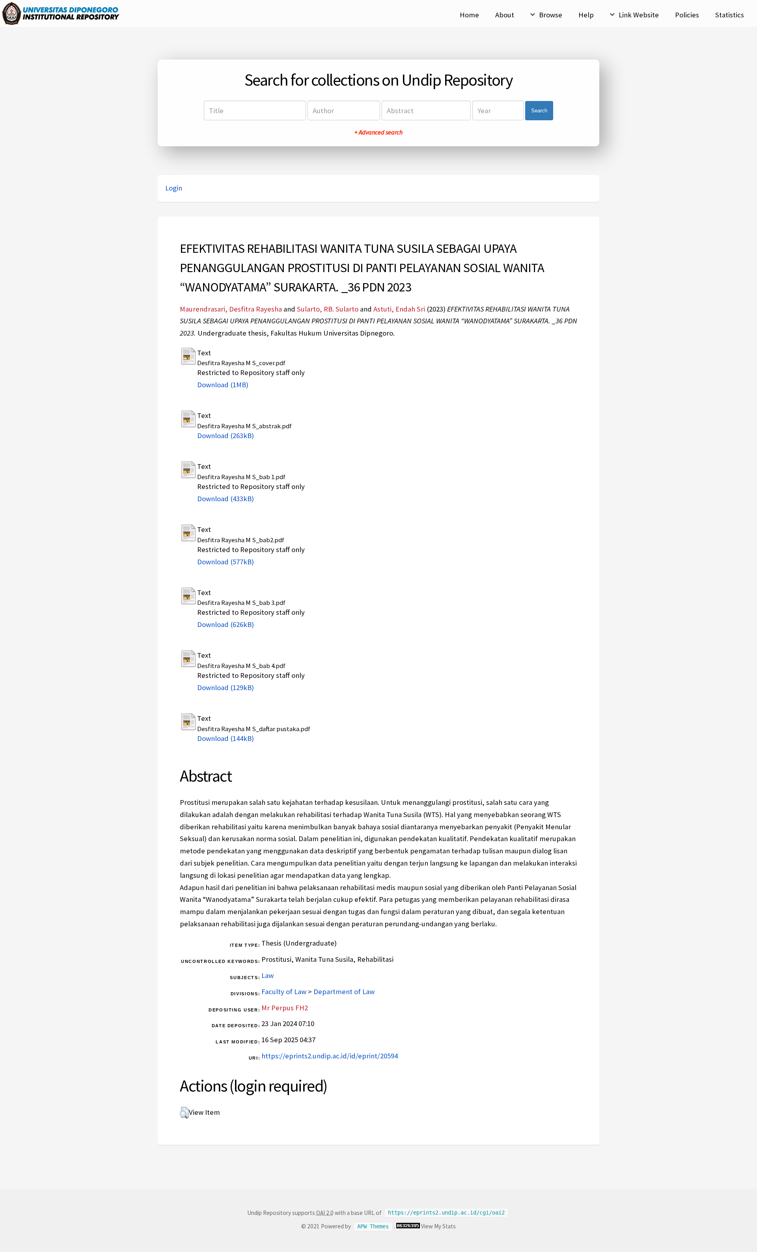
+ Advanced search (378, 132)
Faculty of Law (283, 991)
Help (586, 14)
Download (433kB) (225, 498)
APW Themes (373, 1226)
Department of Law (344, 991)
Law (267, 975)
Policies (687, 14)
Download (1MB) (222, 384)
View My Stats (438, 1226)
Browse (550, 14)
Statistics (729, 14)
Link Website (639, 14)
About (504, 14)
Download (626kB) (225, 624)
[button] (184, 1113)
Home (469, 14)
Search (539, 111)
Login (173, 187)
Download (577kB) (225, 561)
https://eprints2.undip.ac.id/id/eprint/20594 (329, 1055)
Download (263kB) (225, 435)
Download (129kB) (225, 687)
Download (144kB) (225, 738)
